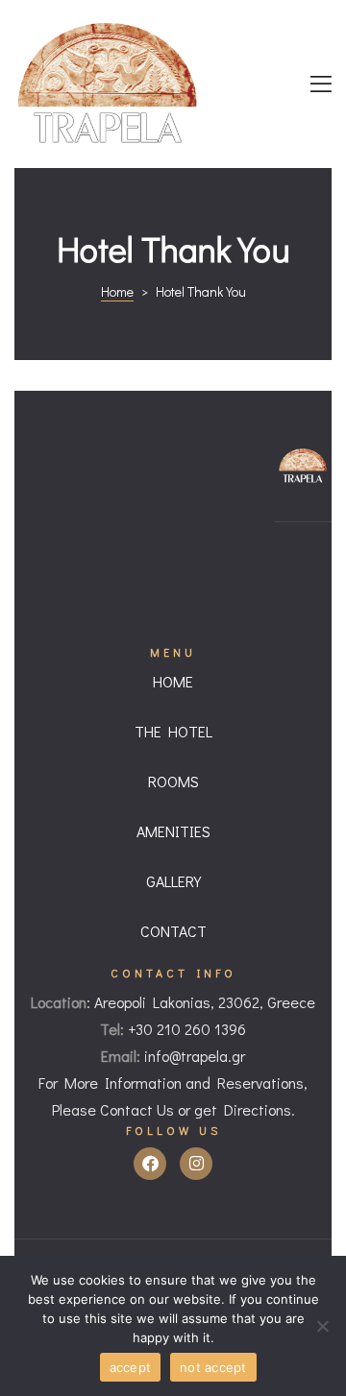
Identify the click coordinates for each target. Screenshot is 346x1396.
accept (131, 1367)
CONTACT (173, 931)
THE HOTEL (173, 731)
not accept (213, 1367)
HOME (173, 681)
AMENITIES (173, 831)
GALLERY (173, 881)
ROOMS (173, 781)
